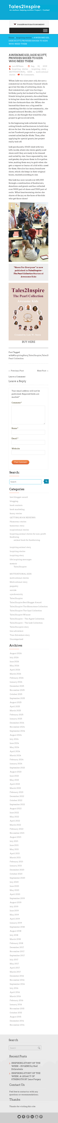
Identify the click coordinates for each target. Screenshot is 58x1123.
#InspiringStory (20, 355)
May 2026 (14, 666)
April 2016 (15, 992)
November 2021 (17, 833)
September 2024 (17, 731)
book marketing (17, 509)
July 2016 (14, 988)
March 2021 (15, 858)
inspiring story (38, 69)
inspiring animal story (20, 547)
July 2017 (14, 960)
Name (15, 428)
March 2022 (15, 825)
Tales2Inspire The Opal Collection (26, 611)
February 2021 (16, 862)
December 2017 (17, 947)
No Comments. (27, 75)
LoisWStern (18, 66)
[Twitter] (19, 1116)
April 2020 (15, 894)
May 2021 (14, 849)
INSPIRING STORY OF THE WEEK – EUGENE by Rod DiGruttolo (25, 1066)
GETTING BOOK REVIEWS (22, 518)
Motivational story (18, 582)
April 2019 (15, 919)
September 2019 (17, 898)
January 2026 (16, 682)
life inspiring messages (21, 559)
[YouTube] (36, 1116)
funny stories (16, 513)
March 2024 (15, 755)
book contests (16, 505)
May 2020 (14, 890)
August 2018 (15, 931)
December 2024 (17, 723)
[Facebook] (23, 1116)
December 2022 (17, 796)
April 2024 (15, 751)
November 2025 (17, 690)
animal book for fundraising (27, 540)
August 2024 (16, 735)
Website (16, 449)
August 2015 (15, 1017)
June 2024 (14, 743)
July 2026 (14, 657)
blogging (14, 501)
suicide (13, 590)
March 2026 (15, 674)
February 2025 (16, 715)
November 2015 (17, 1009)
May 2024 (14, 747)
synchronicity (16, 594)
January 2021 (16, 866)
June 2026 (14, 662)
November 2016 (17, 980)
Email (15, 438)
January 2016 (16, 1004)
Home (11, 38)
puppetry (14, 586)
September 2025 (17, 698)
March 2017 (15, 972)
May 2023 (14, 780)
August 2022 (16, 809)
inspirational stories (19, 530)
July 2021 (14, 841)
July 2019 (14, 906)
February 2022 (16, 829)
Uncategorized (16, 639)
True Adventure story (20, 635)
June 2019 (14, 911)
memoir (13, 564)
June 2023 (14, 776)
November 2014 (17, 1025)
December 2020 (17, 870)
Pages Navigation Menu (30, 24)
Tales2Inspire (34, 355)
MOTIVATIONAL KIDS (20, 72)
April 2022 (15, 821)
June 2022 (14, 813)
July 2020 (14, 882)
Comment (17, 403)
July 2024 (14, 739)
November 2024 (17, 727)
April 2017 (15, 968)
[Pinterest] (41, 1116)
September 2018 (17, 927)
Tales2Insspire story (19, 627)
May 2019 (14, 915)
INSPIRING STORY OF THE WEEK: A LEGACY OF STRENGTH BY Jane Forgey (26, 1076)
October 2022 (16, 800)
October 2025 (16, 694)
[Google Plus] (28, 1116)
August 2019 (15, 902)
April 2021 (15, 853)
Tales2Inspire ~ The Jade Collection (26, 623)
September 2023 (17, 768)
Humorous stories (18, 522)
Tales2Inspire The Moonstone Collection (29, 606)
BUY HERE (28, 341)
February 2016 (16, 1000)
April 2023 (15, 784)
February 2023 (16, 792)
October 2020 (16, 874)
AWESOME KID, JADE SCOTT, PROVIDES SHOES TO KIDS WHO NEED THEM (28, 58)
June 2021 (14, 845)
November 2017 (17, 951)
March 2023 (15, 788)
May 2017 (14, 964)
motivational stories (19, 578)
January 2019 (16, 923)
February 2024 (17, 760)
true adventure (16, 631)
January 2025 (16, 719)
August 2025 (16, 702)
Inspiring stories (24, 38)
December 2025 (17, 686)
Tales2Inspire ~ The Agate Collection (27, 619)
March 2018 (15, 939)
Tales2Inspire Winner (20, 615)
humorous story (17, 526)
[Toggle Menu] (45, 30)
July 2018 (14, 935)
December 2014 (17, 1021)
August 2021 (15, 837)
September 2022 (17, 804)
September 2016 (17, 984)
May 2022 (14, 817)
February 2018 (16, 943)
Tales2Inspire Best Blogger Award (25, 602)
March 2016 (15, 996)
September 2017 (17, 955)
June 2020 (14, 886)
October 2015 (16, 1013)
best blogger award (19, 497)
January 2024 (16, 764)
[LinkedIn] (32, 1116)
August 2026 (16, 653)
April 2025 (15, 706)
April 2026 (15, 670)
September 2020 (17, 878)
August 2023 (15, 772)
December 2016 (17, 976)
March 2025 (15, 711)
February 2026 (17, 678)
